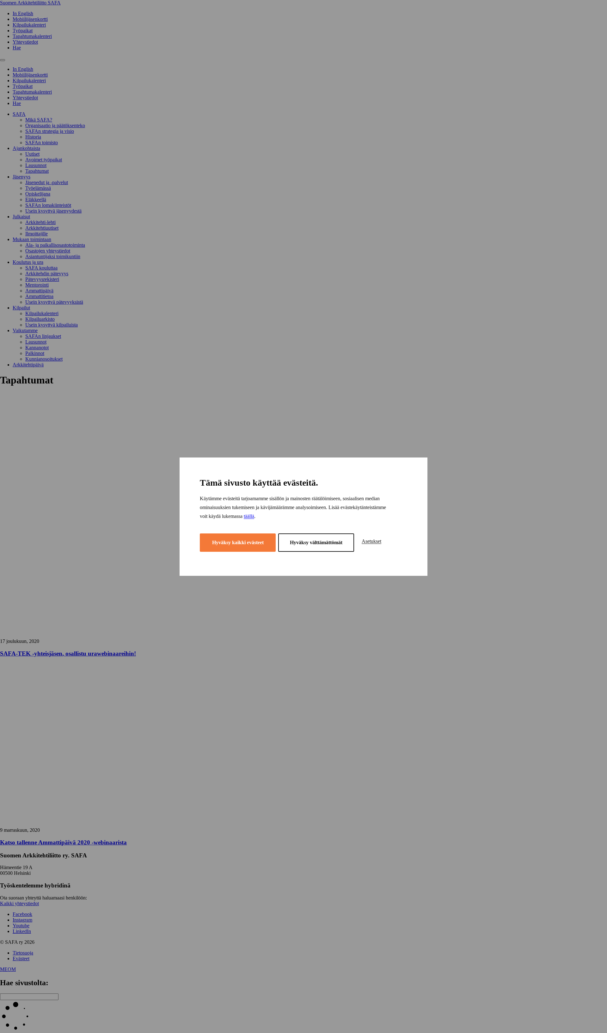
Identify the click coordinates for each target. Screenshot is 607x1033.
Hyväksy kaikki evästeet (238, 542)
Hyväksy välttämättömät (316, 542)
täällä (249, 516)
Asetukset (371, 541)
